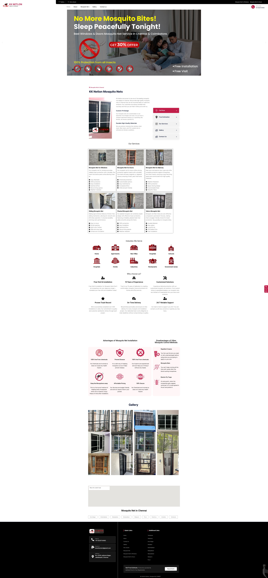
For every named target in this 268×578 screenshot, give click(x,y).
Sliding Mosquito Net (96, 211)
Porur (149, 559)
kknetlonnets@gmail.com (103, 548)
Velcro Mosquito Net (153, 211)
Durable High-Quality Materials (126, 123)
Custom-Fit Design (122, 111)
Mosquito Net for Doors (125, 168)
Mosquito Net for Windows (98, 168)
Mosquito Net (85, 7)
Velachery (150, 538)
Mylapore (150, 556)
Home (68, 7)
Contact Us (126, 541)
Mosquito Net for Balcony (155, 168)
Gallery (94, 7)
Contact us (103, 7)
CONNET (158, 576)
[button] (2, 42)
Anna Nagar (150, 541)
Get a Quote (126, 547)
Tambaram (150, 535)
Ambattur (150, 544)
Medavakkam (151, 553)
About (75, 7)
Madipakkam (151, 550)
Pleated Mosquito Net (124, 211)
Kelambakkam (151, 547)
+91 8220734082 (260, 7)
